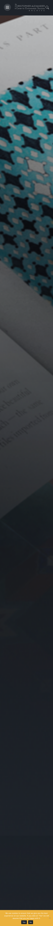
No (30, 922)
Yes (24, 922)
